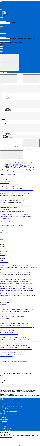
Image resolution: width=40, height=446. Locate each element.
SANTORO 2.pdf (3, 255)
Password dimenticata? (4, 25)
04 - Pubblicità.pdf (3, 304)
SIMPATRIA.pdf (3, 258)
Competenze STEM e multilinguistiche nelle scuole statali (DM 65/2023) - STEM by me (19, 163)
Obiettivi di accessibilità (6, 425)
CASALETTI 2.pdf (3, 242)
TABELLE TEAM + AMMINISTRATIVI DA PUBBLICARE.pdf (11, 354)
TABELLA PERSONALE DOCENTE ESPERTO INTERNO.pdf (11, 225)
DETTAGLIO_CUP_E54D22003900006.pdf (8, 204)
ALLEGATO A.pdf (3, 179)
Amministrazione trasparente (7, 428)
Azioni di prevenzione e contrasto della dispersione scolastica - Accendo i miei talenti (18, 165)
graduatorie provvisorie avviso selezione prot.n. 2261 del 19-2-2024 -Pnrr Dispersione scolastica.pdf (16, 269)
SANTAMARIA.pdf (3, 251)
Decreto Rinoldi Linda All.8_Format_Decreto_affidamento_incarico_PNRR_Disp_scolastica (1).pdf (16, 286)
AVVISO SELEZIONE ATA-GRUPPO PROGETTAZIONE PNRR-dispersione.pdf (14, 311)
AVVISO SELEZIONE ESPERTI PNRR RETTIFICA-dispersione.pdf (12, 188)
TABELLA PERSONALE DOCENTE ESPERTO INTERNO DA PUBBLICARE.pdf (15, 350)
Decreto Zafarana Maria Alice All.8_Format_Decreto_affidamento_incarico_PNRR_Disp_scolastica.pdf (17, 295)
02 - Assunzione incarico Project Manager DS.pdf (8, 300)
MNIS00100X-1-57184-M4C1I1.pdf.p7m (7, 335)
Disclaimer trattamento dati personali (6, 437)
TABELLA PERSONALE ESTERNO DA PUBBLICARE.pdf (11, 352)
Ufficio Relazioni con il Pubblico (7, 423)
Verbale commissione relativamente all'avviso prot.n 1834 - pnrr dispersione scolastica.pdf (15, 272)
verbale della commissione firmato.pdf (6, 221)
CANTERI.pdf (2, 239)
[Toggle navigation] (8, 78)
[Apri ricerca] (31, 78)
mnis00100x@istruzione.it (13, 406)
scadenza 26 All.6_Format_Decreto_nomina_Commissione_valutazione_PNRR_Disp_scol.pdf (16, 349)
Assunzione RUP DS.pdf (4, 183)
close (1, 83)
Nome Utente (12, 22)
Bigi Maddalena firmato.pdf (5, 318)
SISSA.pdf (2, 260)
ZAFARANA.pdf (3, 263)
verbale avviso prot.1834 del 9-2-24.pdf (6, 356)
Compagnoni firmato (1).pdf (5, 321)
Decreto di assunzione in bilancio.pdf (6, 197)
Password (11, 23)
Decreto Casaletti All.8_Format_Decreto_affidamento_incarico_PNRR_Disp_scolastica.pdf (15, 279)
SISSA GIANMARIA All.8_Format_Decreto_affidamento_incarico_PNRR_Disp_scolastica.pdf (16, 216)
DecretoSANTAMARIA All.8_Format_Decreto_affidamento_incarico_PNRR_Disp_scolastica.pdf (16, 290)
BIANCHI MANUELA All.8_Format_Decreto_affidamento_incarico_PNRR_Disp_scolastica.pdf (16, 190)
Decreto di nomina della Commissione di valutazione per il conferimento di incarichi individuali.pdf (16, 265)
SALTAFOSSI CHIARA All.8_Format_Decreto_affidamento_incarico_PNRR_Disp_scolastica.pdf (16, 214)
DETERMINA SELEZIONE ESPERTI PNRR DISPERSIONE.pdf (11, 202)
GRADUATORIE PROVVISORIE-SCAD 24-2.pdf (9, 332)
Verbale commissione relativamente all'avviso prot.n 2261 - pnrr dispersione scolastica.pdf (15, 274)
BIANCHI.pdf (2, 235)
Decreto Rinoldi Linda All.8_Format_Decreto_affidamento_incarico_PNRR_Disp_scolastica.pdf (16, 288)
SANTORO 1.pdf (3, 253)
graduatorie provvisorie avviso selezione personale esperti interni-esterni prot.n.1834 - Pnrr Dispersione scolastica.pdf (19, 267)
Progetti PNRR (5, 148)
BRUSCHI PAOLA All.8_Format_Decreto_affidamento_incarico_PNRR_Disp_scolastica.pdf (16, 191)
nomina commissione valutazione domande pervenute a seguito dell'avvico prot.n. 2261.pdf (15, 270)
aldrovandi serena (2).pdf (4, 307)
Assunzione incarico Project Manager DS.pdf (7, 181)
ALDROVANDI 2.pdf (4, 232)
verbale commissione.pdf (4, 218)
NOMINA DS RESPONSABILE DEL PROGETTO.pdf (9, 207)
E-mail (11, 38)
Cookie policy (4, 421)
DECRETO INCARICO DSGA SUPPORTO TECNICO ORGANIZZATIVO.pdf (14, 198)
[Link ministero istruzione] (5, 1)
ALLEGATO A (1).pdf (4, 177)
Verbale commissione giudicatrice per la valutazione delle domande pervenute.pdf (13, 361)
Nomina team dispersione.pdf (5, 209)
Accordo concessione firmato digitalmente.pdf (8, 174)
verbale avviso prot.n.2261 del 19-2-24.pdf (7, 357)
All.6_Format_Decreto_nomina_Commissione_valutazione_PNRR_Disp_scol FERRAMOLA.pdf (16, 176)
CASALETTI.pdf (3, 241)
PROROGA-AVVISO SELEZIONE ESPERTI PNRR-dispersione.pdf (12, 211)
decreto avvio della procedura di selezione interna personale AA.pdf (11, 195)
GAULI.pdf (2, 244)
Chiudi (2, 51)
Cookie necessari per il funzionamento (6, 394)
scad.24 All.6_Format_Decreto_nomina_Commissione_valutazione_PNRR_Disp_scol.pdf (15, 347)
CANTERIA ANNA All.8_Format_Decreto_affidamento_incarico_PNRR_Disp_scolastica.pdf (16, 193)
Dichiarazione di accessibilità (7, 424)
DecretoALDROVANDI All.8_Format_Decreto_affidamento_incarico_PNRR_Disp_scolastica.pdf (16, 276)
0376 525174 (6, 405)
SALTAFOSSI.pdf (3, 249)
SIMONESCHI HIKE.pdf (4, 256)
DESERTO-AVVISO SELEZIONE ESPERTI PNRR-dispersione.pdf (12, 200)
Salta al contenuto (3, 0)
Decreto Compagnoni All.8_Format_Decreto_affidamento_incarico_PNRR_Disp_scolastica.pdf (16, 283)
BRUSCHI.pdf (2, 237)
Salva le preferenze (8, 397)
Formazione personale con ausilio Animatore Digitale (13, 164)
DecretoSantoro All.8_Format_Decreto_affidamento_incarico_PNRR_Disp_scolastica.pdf (15, 293)
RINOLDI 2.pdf (3, 248)
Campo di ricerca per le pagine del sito (6, 146)
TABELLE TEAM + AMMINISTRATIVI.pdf (8, 228)
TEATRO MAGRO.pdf (4, 262)
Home (3, 147)
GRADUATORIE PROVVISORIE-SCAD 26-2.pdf (9, 334)
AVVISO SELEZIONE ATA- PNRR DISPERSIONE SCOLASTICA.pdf (12, 184)
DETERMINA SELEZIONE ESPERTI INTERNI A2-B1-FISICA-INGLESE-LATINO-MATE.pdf (17, 327)
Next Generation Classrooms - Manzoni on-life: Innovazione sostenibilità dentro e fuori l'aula (20, 167)
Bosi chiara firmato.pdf (4, 320)
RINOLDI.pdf (2, 246)
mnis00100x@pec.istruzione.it (13, 407)
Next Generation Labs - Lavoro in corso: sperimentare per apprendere (16, 166)
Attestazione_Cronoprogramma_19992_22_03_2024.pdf (9, 364)
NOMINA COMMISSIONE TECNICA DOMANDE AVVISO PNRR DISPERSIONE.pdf (15, 339)
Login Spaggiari (27, 40)
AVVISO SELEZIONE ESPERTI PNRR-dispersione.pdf (10, 186)
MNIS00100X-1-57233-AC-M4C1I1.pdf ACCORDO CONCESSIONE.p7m (13, 337)
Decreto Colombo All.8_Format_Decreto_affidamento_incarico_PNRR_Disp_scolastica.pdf (15, 281)
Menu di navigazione (19, 158)
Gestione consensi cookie (6, 427)
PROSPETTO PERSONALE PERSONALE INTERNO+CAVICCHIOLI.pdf (13, 345)
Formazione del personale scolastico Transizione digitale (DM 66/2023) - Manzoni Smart (19, 162)
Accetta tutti (3, 397)
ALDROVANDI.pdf (3, 230)
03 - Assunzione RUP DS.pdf (5, 302)
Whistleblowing (5, 426)
